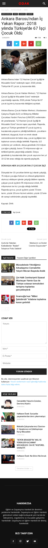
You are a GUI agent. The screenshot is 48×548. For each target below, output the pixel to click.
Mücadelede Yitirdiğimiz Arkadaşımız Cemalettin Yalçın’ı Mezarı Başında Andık (30, 267)
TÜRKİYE (30, 14)
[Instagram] (20, 541)
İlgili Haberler (8, 258)
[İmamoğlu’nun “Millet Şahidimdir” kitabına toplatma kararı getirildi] (8, 299)
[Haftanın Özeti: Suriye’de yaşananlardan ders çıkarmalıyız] (8, 417)
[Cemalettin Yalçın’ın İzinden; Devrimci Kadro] (8, 404)
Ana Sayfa (5, 10)
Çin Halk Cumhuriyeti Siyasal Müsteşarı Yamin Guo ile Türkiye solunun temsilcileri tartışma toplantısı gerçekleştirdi (30, 283)
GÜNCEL (22, 14)
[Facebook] (13, 541)
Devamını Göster (23, 468)
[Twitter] (27, 541)
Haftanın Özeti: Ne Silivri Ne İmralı (31, 456)
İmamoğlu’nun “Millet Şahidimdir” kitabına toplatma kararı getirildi (31, 299)
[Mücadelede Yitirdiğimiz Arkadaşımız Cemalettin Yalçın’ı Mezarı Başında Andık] (8, 267)
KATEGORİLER (16, 10)
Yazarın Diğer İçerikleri (26, 258)
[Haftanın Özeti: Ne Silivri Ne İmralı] (8, 459)
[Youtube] (34, 541)
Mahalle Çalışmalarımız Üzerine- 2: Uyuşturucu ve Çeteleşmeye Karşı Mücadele (31, 429)
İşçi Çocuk (16, 212)
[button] (44, 3)
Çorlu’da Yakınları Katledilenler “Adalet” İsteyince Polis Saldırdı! (11, 246)
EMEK (26, 10)
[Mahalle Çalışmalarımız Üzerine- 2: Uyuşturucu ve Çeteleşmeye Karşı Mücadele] (8, 429)
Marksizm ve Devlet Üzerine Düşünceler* (38, 244)
